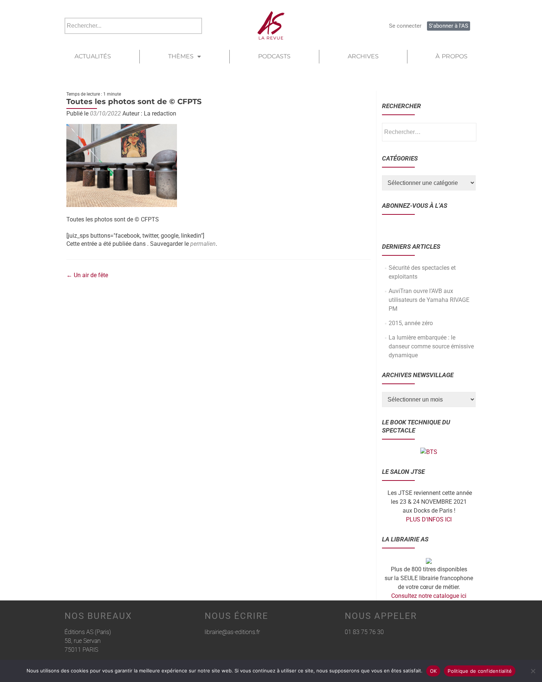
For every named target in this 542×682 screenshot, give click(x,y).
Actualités (92, 56)
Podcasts (274, 56)
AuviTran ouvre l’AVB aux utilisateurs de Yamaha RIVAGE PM (429, 299)
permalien (203, 243)
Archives (363, 56)
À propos (451, 56)
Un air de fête (87, 275)
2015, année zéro (411, 323)
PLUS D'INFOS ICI (429, 519)
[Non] (532, 671)
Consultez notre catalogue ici (428, 595)
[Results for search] (133, 38)
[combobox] (133, 26)
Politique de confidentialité (480, 671)
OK (433, 671)
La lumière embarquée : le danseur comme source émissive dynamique (431, 346)
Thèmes (181, 56)
